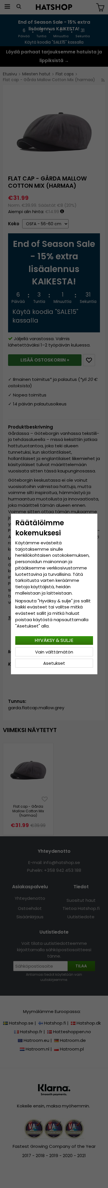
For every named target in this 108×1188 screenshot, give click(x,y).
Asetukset (54, 663)
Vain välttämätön (54, 652)
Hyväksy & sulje (54, 640)
